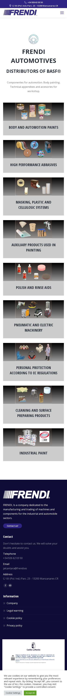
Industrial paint (33, 452)
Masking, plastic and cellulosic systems (33, 204)
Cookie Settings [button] (13, 692)
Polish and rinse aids (33, 287)
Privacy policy (14, 625)
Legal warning (15, 610)
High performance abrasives (33, 164)
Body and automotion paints (33, 127)
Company (12, 603)
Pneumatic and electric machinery (33, 327)
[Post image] (33, 112)
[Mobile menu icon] (62, 12)
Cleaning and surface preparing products (33, 413)
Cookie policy (14, 618)
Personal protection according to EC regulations (33, 370)
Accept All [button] (30, 692)
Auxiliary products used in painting (34, 247)
